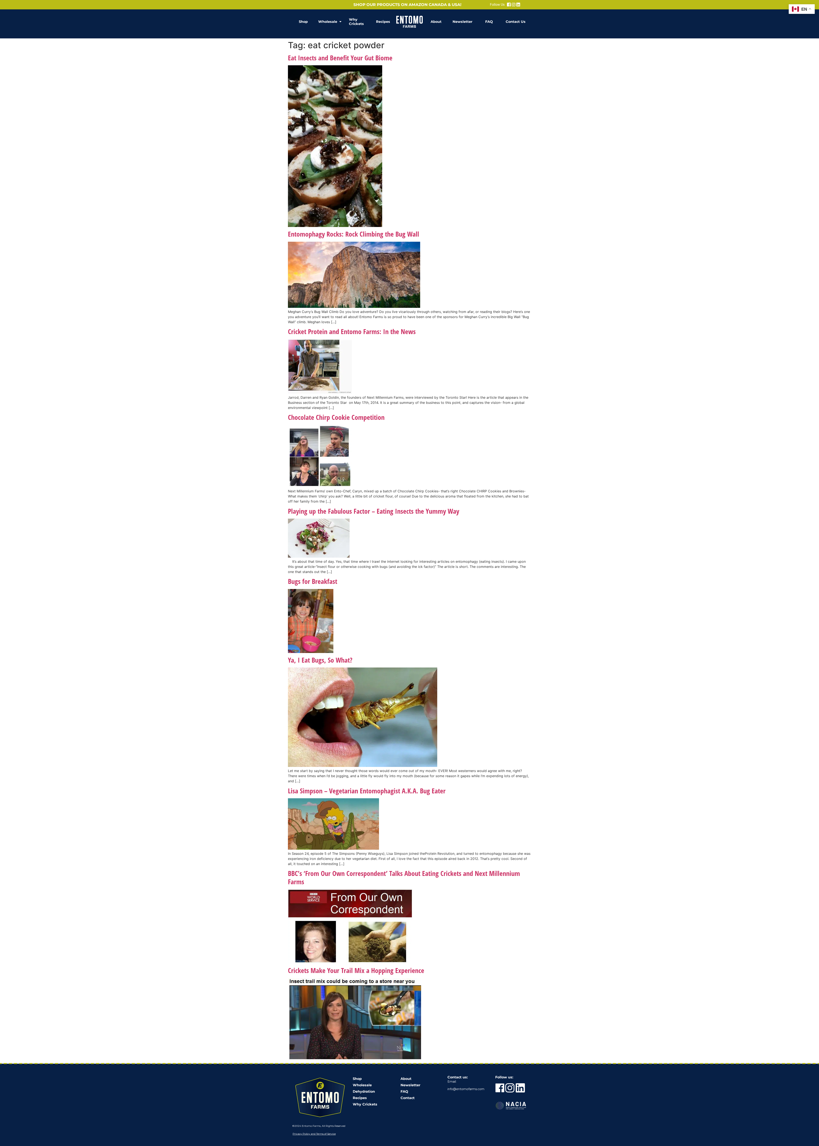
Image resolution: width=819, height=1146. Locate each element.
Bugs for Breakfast (312, 581)
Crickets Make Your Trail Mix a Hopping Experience (356, 970)
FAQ (489, 22)
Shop (303, 22)
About (436, 22)
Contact (408, 1098)
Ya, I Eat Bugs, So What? (320, 660)
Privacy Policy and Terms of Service (314, 1133)
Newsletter (462, 22)
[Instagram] (513, 5)
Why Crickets (356, 21)
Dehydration (364, 1091)
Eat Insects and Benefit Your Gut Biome (340, 57)
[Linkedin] (518, 5)
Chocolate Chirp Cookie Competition (336, 417)
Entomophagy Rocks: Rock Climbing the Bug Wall (353, 234)
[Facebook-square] (509, 5)
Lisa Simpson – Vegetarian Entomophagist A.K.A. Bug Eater (367, 790)
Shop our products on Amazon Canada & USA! (407, 4)
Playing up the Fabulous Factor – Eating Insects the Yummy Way (373, 511)
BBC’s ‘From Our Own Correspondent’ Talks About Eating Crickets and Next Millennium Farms (404, 877)
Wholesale (327, 22)
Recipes (383, 22)
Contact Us (516, 22)
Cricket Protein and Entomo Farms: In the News (352, 331)
